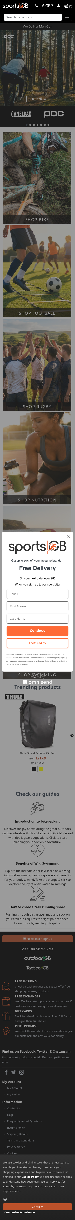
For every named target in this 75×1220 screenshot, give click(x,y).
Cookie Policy (30, 1177)
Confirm (37, 1207)
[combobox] (33, 18)
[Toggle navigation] (67, 17)
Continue (37, 631)
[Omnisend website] (37, 680)
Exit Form (37, 643)
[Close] (68, 536)
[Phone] (37, 6)
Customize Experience (19, 1212)
